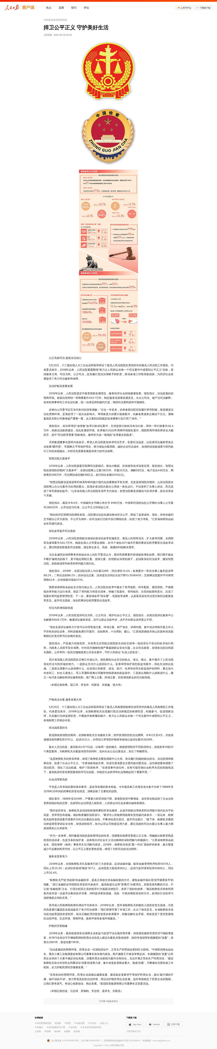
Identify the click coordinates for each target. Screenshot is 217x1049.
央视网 (67, 1031)
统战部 (58, 1023)
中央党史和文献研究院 (90, 1027)
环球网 (47, 1031)
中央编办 (39, 1027)
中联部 (68, 1023)
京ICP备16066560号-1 (91, 1041)
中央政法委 (79, 1023)
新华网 (77, 1031)
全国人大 (104, 1023)
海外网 (57, 1031)
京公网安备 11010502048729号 (65, 1041)
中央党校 (73, 1027)
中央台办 (92, 1023)
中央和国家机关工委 (55, 1027)
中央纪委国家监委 (43, 1023)
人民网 (38, 1031)
